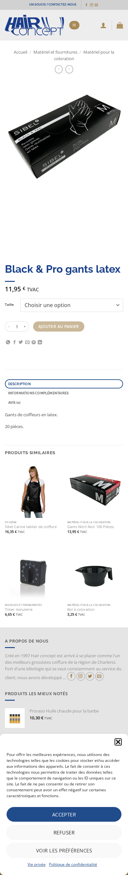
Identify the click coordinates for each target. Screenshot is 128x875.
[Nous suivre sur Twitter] (90, 676)
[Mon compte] (103, 25)
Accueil (20, 52)
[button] (118, 742)
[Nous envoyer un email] (96, 5)
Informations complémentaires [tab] (38, 393)
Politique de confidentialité (73, 864)
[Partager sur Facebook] (14, 342)
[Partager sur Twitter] (21, 342)
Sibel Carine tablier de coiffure (31, 527)
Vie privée (37, 864)
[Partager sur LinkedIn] (40, 342)
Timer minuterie (18, 610)
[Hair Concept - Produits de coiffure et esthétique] (34, 25)
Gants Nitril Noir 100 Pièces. (91, 527)
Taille (9, 304)
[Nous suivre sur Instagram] (91, 5)
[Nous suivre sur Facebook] (86, 5)
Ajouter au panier (58, 326)
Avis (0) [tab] (14, 402)
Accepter (64, 814)
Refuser (64, 832)
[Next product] (59, 69)
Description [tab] (19, 384)
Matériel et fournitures (55, 52)
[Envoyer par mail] (27, 342)
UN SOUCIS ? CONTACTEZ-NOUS (52, 4)
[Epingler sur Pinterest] (34, 342)
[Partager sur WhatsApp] (8, 342)
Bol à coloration (81, 610)
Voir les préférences (64, 850)
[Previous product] (69, 69)
